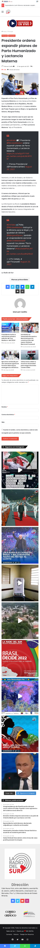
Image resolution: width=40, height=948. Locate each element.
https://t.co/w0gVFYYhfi (18, 153)
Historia (16, 934)
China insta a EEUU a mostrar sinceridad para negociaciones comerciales (28, 364)
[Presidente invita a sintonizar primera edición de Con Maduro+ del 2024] (10, 328)
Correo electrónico (8, 414)
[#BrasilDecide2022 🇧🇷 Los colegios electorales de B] (20, 583)
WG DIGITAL (30, 931)
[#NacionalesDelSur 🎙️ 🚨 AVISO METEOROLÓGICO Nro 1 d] (20, 696)
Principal (10, 31)
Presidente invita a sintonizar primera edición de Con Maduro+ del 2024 (9, 337)
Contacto (9, 934)
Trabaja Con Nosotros (27, 934)
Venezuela (12, 35)
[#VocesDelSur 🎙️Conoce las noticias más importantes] (20, 470)
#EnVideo (11, 225)
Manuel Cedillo (8, 66)
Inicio (4, 31)
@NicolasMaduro (14, 143)
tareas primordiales (20, 280)
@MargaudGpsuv (15, 235)
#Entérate (11, 140)
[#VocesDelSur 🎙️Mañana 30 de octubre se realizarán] (20, 733)
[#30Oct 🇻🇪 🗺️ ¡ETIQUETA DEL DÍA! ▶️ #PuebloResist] (20, 620)
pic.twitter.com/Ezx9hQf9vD (20, 254)
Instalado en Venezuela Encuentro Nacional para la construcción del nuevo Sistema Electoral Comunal (29, 339)
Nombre (5, 407)
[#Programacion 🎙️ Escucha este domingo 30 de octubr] (20, 658)
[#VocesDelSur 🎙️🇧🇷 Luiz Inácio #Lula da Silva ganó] (20, 545)
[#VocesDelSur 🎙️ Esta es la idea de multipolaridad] (20, 771)
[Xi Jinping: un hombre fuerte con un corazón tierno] (20, 507)
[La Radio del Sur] (8, 12)
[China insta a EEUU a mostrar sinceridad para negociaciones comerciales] (29, 355)
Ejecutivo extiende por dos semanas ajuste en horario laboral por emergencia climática (10, 364)
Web (3, 422)
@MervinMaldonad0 (16, 240)
